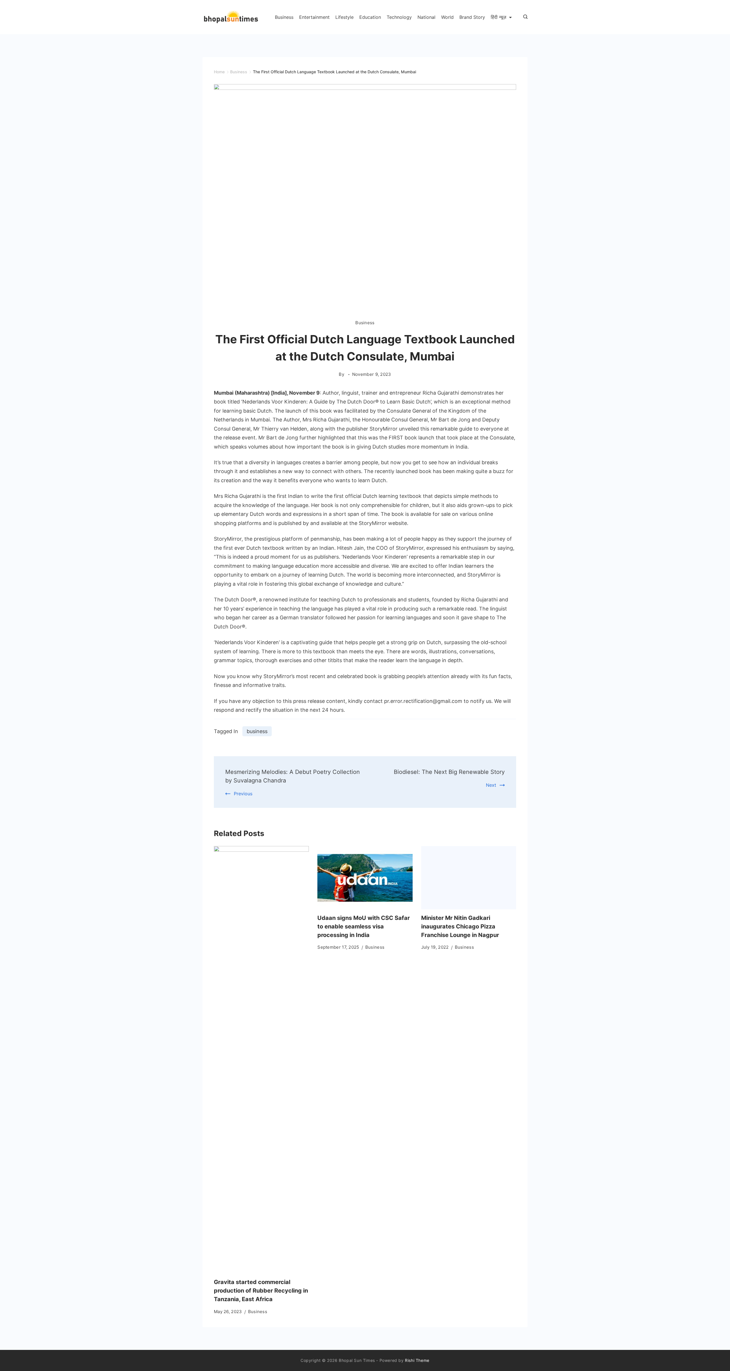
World (447, 17)
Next (491, 785)
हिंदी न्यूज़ (498, 17)
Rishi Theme (417, 1360)
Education (370, 17)
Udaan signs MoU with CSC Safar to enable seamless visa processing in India (363, 926)
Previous (243, 793)
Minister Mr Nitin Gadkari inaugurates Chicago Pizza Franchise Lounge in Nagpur (460, 926)
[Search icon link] (524, 17)
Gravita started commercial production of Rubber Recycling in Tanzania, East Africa (261, 1291)
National (426, 17)
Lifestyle (344, 17)
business (257, 731)
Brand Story (472, 17)
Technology (399, 17)
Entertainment (314, 17)
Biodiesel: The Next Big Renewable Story (449, 771)
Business (284, 17)
